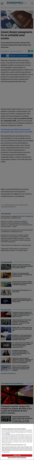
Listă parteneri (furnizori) (5, 452)
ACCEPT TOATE (17, 455)
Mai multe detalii (7, 433)
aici (16, 439)
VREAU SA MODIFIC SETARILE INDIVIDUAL (17, 457)
